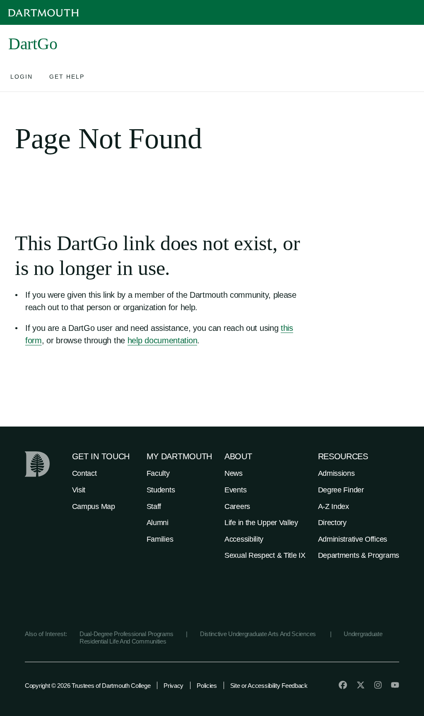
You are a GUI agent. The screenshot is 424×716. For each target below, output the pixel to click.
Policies (207, 685)
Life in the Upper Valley (261, 522)
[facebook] (343, 685)
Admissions (336, 473)
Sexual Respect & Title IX (265, 555)
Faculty (158, 473)
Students (161, 490)
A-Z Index (333, 506)
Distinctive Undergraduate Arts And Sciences (259, 633)
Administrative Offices (352, 539)
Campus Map (93, 506)
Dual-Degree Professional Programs (126, 633)
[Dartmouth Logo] (43, 13)
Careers (237, 506)
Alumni (158, 522)
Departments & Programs (358, 555)
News (233, 473)
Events (235, 490)
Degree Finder (341, 490)
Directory (332, 522)
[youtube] (395, 685)
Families (160, 539)
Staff (154, 506)
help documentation (163, 340)
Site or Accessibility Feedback (269, 685)
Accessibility (243, 539)
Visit (79, 490)
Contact (84, 473)
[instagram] (378, 685)
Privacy (173, 685)
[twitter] (361, 685)
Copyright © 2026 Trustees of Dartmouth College (87, 685)
